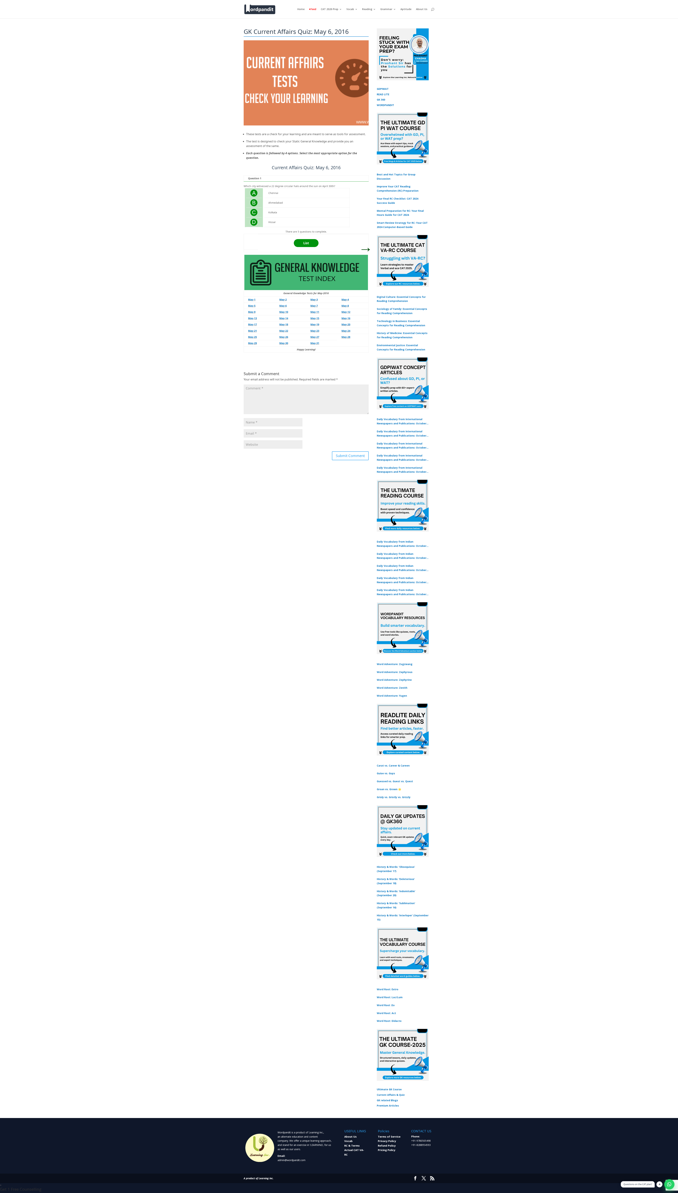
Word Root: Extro (387, 989)
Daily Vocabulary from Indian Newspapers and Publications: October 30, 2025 (401, 556)
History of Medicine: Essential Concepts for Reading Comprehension (402, 335)
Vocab (350, 9)
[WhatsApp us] (669, 1184)
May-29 (252, 343)
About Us (421, 9)
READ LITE (383, 94)
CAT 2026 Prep (329, 9)
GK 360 (381, 99)
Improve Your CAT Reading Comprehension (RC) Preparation (397, 188)
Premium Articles (388, 1105)
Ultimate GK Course (389, 1089)
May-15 (314, 318)
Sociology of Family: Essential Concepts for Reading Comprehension (402, 311)
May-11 (314, 312)
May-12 (345, 312)
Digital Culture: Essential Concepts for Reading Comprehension (401, 299)
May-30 (283, 343)
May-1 (251, 299)
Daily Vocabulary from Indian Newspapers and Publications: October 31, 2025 (401, 544)
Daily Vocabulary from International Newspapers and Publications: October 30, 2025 (401, 434)
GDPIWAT (383, 89)
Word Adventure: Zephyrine (394, 679)
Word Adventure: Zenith (392, 687)
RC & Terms (352, 1145)
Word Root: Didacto (389, 1021)
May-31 (314, 343)
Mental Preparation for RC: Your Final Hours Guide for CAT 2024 (400, 213)
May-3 (314, 299)
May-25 (252, 337)
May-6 (283, 305)
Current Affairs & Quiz (391, 1094)
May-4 (345, 299)
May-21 (252, 330)
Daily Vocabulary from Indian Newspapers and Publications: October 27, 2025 (401, 580)
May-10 (283, 312)
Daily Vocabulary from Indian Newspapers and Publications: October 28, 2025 (401, 568)
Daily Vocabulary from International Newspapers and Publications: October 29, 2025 (401, 470)
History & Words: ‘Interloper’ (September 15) (403, 917)
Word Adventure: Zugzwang (394, 664)
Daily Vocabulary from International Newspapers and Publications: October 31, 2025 (401, 421)
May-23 (314, 330)
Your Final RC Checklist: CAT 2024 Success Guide (397, 201)
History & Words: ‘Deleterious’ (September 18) (396, 881)
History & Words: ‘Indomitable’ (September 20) (396, 893)
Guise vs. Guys (386, 773)
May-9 (251, 312)
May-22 (283, 330)
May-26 (283, 337)
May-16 (345, 318)
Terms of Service (389, 1136)
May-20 (345, 324)
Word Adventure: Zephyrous (394, 672)
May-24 (345, 330)
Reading (367, 9)
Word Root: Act (386, 1013)
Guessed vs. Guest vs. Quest (395, 781)
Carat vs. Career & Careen (393, 765)
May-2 (283, 299)
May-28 (345, 337)
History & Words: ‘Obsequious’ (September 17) (396, 869)
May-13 (252, 318)
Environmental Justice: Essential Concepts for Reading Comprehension (401, 347)
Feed (313, 9)
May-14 (283, 318)
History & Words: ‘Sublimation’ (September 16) (396, 905)
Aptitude (405, 9)
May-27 (314, 337)
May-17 (252, 324)
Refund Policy (387, 1145)
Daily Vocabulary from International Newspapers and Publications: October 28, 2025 (401, 446)
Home (301, 9)
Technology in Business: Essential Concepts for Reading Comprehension (401, 323)
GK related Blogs (387, 1100)
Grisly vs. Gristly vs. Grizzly (394, 797)
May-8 (345, 305)
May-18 (283, 324)
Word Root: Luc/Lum (390, 997)
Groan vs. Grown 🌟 (389, 789)
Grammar (386, 9)
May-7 (314, 305)
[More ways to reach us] (659, 1184)
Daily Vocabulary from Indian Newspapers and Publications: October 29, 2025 (401, 592)
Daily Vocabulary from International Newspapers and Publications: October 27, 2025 (401, 458)
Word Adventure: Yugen (392, 695)
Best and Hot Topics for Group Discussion (396, 176)
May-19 (314, 324)
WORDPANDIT (385, 105)
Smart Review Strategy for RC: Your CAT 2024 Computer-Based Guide (402, 225)
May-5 (251, 305)
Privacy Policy (387, 1141)
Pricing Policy (386, 1150)
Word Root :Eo (386, 1005)
